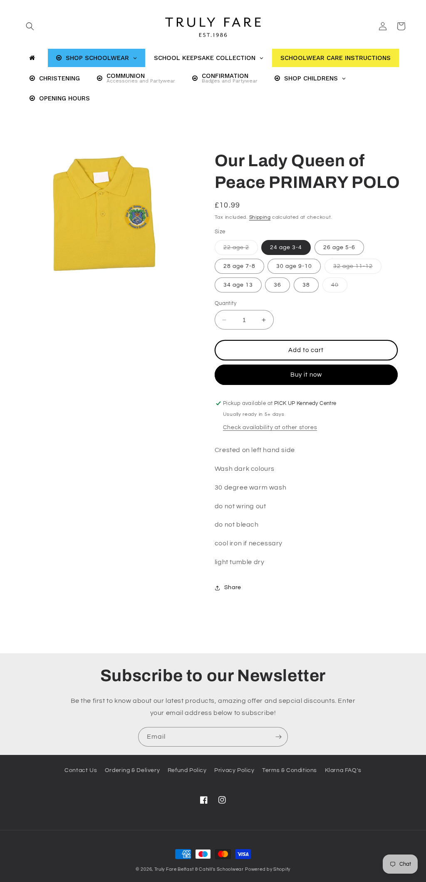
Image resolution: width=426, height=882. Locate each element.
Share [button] (232, 587)
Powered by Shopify (267, 869)
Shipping (260, 217)
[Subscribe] (278, 737)
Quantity (225, 303)
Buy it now (306, 375)
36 (277, 285)
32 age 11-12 (357, 268)
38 (306, 285)
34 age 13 (238, 285)
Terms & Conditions (289, 770)
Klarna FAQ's (343, 770)
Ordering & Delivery (132, 770)
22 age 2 (240, 249)
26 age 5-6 (339, 247)
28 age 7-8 (239, 266)
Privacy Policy (234, 770)
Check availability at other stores (270, 427)
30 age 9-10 (294, 266)
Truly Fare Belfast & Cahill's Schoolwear (199, 869)
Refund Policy (187, 770)
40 (339, 287)
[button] (30, 26)
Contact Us (80, 770)
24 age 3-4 (286, 247)
